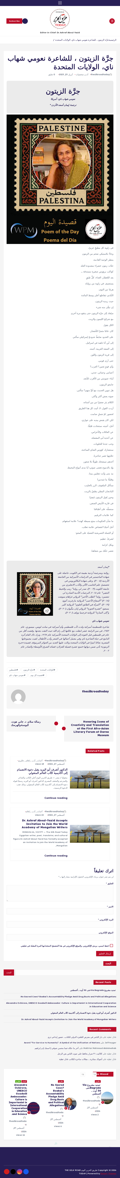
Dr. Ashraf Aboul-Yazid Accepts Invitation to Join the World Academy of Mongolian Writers (68, 1019)
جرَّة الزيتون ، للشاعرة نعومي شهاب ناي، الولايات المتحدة (82, 39)
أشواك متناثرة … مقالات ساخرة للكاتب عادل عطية (80, 1059)
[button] (94, 1074)
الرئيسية (112, 39)
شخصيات (80, 74)
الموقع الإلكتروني (106, 932)
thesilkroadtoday (100, 74)
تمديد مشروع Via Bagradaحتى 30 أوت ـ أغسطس (93, 990)
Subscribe (14, 21)
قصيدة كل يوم (37, 675)
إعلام (28, 760)
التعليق (109, 883)
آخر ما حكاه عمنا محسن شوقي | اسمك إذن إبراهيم (57, 1048)
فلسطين (12, 670)
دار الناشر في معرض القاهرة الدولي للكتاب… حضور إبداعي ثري (75, 1037)
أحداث (39, 760)
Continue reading (55, 797)
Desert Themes (108, 1173)
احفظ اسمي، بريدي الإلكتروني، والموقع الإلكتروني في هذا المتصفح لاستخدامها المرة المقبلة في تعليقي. (64, 946)
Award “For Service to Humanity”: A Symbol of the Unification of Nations (62, 1042)
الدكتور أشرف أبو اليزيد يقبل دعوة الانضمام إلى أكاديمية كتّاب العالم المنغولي (83, 1013)
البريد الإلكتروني (105, 919)
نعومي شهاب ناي (16, 675)
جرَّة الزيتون (28, 670)
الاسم (110, 906)
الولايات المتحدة (46, 670)
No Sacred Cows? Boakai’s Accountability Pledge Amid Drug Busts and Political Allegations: (68, 996)
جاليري (21, 760)
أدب (86, 74)
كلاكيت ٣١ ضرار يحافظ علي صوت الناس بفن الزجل (80, 1053)
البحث (108, 963)
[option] (96, 1101)
